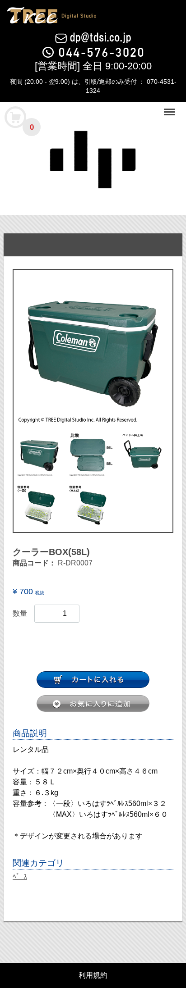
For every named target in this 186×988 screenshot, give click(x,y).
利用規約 (93, 975)
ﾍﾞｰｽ (20, 876)
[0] (16, 117)
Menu (170, 107)
